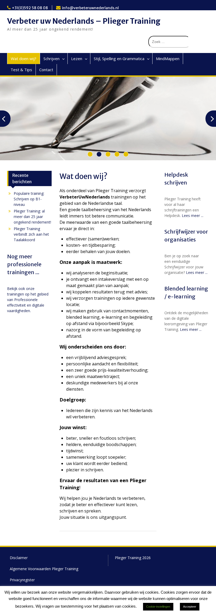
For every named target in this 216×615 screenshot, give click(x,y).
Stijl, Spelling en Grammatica (119, 58)
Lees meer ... (192, 215)
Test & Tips (21, 69)
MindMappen (167, 58)
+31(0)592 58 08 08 (30, 8)
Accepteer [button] (189, 606)
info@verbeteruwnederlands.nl (90, 8)
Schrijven (51, 58)
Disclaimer (19, 557)
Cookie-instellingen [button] (158, 606)
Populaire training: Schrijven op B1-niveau (29, 199)
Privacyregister (22, 579)
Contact (46, 69)
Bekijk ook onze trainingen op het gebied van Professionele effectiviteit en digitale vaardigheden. (27, 299)
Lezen (76, 58)
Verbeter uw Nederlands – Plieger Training (83, 21)
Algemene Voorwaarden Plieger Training (44, 568)
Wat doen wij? (23, 58)
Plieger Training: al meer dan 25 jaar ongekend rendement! (32, 217)
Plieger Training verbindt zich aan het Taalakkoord (31, 234)
